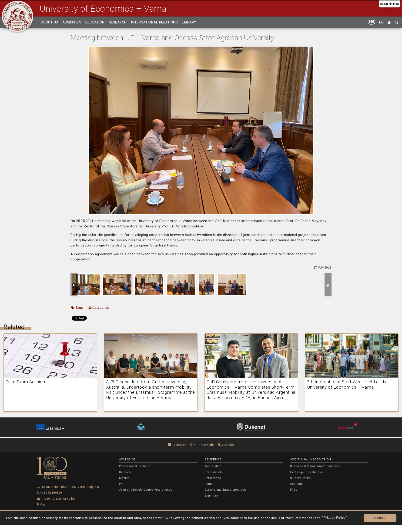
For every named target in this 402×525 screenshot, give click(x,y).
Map (42, 504)
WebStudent (212, 466)
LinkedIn (208, 444)
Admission (71, 22)
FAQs (294, 489)
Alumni (209, 484)
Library (189, 22)
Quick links (391, 4)
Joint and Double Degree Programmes (145, 489)
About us (49, 22)
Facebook (179, 444)
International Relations (154, 22)
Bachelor (125, 472)
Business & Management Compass (315, 466)
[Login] (389, 22)
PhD (122, 484)
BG (381, 22)
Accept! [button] (380, 517)
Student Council (301, 478)
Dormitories (212, 478)
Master (124, 478)
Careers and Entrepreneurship (225, 489)
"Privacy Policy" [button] (334, 517)
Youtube (227, 444)
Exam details (213, 472)
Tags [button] (78, 307)
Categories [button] (100, 307)
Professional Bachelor (135, 466)
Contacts (296, 484)
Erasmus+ (211, 495)
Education (95, 22)
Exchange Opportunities (307, 472)
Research (118, 22)
